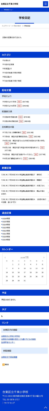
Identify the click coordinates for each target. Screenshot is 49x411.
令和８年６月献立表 (17, 121)
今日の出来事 (9, 64)
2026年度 (6, 218)
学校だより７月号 (16, 101)
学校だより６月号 (16, 106)
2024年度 (6, 224)
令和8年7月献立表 (17, 117)
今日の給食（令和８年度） (13, 72)
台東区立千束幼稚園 (9, 357)
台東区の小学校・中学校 (10, 336)
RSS (7, 364)
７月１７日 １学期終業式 (18, 132)
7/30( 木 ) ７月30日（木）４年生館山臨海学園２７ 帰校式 (21, 174)
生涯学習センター (8, 342)
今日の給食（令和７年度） (13, 81)
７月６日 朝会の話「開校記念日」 (22, 136)
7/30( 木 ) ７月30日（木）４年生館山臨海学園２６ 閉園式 (21, 180)
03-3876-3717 (13, 399)
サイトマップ (9, 402)
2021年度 (6, 233)
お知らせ (7, 60)
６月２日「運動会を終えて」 (19, 158)
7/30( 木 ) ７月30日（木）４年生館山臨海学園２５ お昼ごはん (23, 185)
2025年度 (6, 221)
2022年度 (6, 230)
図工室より (8, 77)
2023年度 (6, 227)
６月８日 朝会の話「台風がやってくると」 (24, 154)
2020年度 (6, 236)
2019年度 (6, 239)
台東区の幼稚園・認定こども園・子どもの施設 (18, 339)
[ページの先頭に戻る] (45, 407)
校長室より (8, 68)
